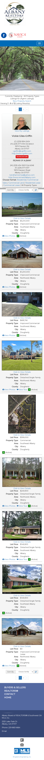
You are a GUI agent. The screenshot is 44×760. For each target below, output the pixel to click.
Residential (21, 180)
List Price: (14, 221)
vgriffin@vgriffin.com (22, 151)
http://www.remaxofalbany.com (22, 177)
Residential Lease (32, 183)
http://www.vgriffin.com (22, 153)
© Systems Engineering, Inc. (22, 757)
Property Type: (12, 224)
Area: (16, 227)
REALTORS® (11, 691)
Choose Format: (9, 180)
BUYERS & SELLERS (15, 687)
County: (15, 233)
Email (4, 731)
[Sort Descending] (36, 190)
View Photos (9, 236)
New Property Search (22, 101)
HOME (7, 697)
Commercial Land (16, 183)
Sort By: (10, 190)
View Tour (22, 389)
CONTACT (9, 694)
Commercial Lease (12, 185)
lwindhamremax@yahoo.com (22, 175)
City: (16, 230)
